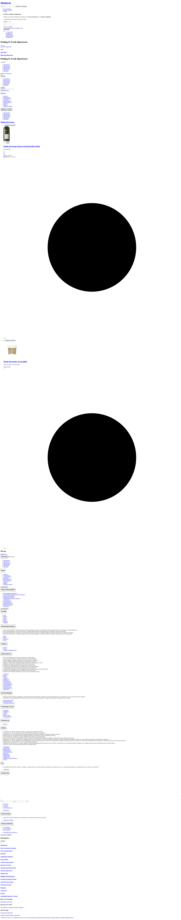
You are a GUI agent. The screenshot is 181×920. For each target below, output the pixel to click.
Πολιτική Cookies (51, 917)
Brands (3, 87)
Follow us (6, 907)
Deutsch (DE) (9, 37)
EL (4, 30)
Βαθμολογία (6, 69)
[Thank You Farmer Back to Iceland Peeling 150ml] (91, 135)
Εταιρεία (3, 888)
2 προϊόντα (9, 108)
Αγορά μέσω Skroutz (7, 856)
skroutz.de (12, 915)
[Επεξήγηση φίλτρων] (12, 693)
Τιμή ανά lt (5, 71)
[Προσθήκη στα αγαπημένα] (4, 125)
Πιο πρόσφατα (6, 68)
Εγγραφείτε (11, 907)
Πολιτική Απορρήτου (41, 917)
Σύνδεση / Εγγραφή (7, 10)
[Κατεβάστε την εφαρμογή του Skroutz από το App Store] (3, 912)
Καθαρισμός (3, 108)
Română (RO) (9, 34)
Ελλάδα (5, 11)
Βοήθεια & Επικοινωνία (7, 876)
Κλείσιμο (3, 841)
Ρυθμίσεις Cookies (60, 917)
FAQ (28, 917)
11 (3, 154)
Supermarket (4, 52)
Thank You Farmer (5, 90)
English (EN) (9, 33)
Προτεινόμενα (6, 64)
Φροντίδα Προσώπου (7, 55)
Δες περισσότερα (4, 608)
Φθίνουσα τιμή (6, 67)
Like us (2, 907)
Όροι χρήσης (33, 917)
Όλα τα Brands (4, 587)
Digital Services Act (69, 917)
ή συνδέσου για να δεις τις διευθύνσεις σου (13, 28)
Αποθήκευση (6, 29)
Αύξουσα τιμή (6, 66)
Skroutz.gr (6, 2)
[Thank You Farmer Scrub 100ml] (91, 350)
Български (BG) (10, 36)
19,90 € (5, 367)
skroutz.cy (3, 915)
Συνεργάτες (4, 845)
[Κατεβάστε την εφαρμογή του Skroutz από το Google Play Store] (9, 912)
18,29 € (5, 155)
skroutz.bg (17, 915)
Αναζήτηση (18, 6)
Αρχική (2, 49)
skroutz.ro (7, 915)
